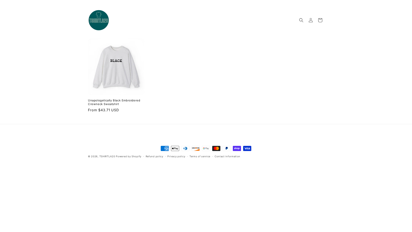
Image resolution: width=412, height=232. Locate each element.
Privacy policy (176, 156)
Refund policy (154, 156)
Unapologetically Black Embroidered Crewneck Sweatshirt (114, 102)
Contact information (227, 156)
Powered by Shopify (128, 156)
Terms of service (199, 156)
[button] (301, 20)
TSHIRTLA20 (107, 156)
